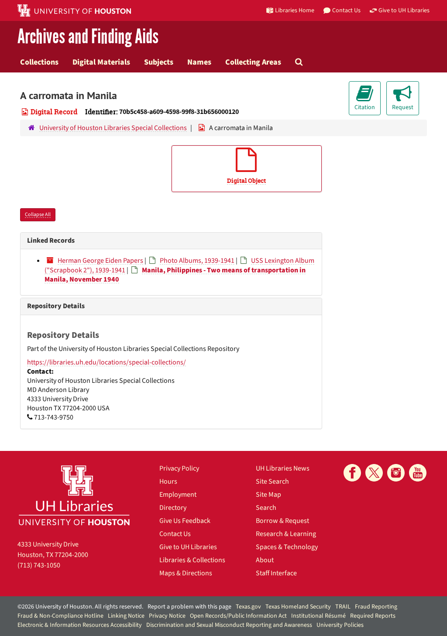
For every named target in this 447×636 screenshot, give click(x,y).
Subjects (158, 62)
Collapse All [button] (38, 214)
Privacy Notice (167, 616)
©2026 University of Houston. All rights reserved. (80, 606)
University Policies (340, 625)
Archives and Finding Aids (87, 37)
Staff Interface (276, 573)
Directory (172, 507)
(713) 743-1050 (38, 565)
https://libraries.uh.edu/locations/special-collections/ (106, 362)
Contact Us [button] (346, 10)
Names (199, 62)
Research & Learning (286, 534)
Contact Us (175, 534)
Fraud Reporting (376, 606)
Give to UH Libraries (188, 547)
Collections (39, 62)
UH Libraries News (282, 468)
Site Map (268, 494)
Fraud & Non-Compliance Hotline (60, 616)
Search (266, 507)
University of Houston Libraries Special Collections (113, 128)
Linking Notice (126, 616)
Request (402, 107)
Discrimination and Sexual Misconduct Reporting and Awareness (229, 625)
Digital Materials (101, 62)
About (265, 560)
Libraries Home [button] (294, 10)
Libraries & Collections (192, 560)
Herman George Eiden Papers (100, 260)
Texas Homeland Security (298, 606)
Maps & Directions (185, 573)
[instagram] (396, 472)
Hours (168, 481)
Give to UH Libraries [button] (404, 10)
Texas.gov (248, 606)
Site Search (272, 481)
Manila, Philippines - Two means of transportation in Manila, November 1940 (175, 274)
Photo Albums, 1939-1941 (197, 260)
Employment (177, 494)
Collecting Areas (253, 62)
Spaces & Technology (287, 547)
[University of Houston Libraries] (74, 495)
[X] (374, 472)
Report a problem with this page (189, 606)
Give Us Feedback (184, 521)
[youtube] (417, 472)
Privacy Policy (179, 468)
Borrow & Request (282, 521)
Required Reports (372, 616)
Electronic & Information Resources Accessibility (79, 625)
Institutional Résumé (318, 616)
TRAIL (343, 606)
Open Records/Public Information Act (238, 616)
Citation (364, 107)
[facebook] (352, 472)
